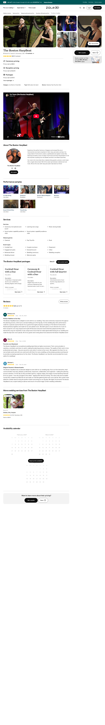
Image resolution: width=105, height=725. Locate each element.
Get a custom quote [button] (63, 262)
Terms (40, 2)
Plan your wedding (8, 7)
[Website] (15, 168)
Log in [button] (89, 7)
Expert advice (20, 7)
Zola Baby (85, 2)
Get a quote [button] (14, 172)
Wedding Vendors (7, 13)
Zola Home (90, 2)
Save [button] (41, 500)
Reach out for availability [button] (35, 460)
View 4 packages (7, 80)
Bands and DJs (16, 13)
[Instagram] (12, 168)
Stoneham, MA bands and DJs (42, 13)
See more (18, 292)
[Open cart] (84, 8)
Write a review (64, 301)
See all (52, 261)
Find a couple (32, 7)
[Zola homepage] (52, 8)
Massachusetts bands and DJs (27, 13)
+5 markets (28, 53)
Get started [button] (97, 7)
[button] (94, 43)
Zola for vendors (98, 2)
